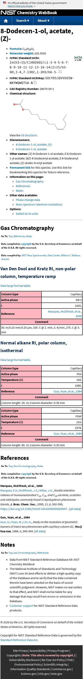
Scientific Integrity (55, 664)
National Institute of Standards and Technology (8, 12)
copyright (26, 243)
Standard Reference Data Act (18, 640)
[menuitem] (6, 20)
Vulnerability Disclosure (24, 660)
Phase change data (28, 200)
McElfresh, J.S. (28, 490)
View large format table (15, 286)
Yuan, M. (16, 522)
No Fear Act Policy (53, 660)
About (42, 20)
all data (75, 509)
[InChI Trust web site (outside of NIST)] (78, 60)
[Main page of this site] (6, 20)
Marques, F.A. (9, 490)
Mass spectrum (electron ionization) (39, 204)
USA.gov (43, 674)
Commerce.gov (61, 669)
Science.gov (28, 674)
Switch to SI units (27, 214)
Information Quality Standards (30, 669)
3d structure (29, 135)
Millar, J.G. (46, 490)
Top (10, 236)
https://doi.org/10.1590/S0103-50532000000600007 (33, 509)
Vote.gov (56, 674)
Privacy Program (58, 650)
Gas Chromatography (29, 181)
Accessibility (38, 650)
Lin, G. (27, 522)
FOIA (70, 660)
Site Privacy (20, 650)
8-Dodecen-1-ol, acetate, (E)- (34, 144)
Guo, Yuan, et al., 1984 (68, 391)
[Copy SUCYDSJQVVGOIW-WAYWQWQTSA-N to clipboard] (35, 83)
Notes (19, 190)
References (23, 186)
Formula (15, 49)
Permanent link (20, 167)
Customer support (21, 606)
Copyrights (14, 655)
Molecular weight (21, 53)
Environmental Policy (28, 664)
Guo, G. (5, 522)
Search (21, 20)
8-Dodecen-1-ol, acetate (31, 149)
